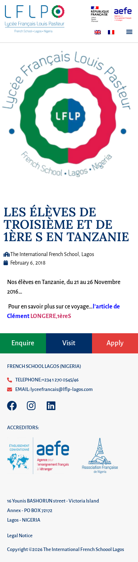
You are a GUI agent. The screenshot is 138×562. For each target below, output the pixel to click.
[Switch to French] (111, 32)
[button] (130, 32)
